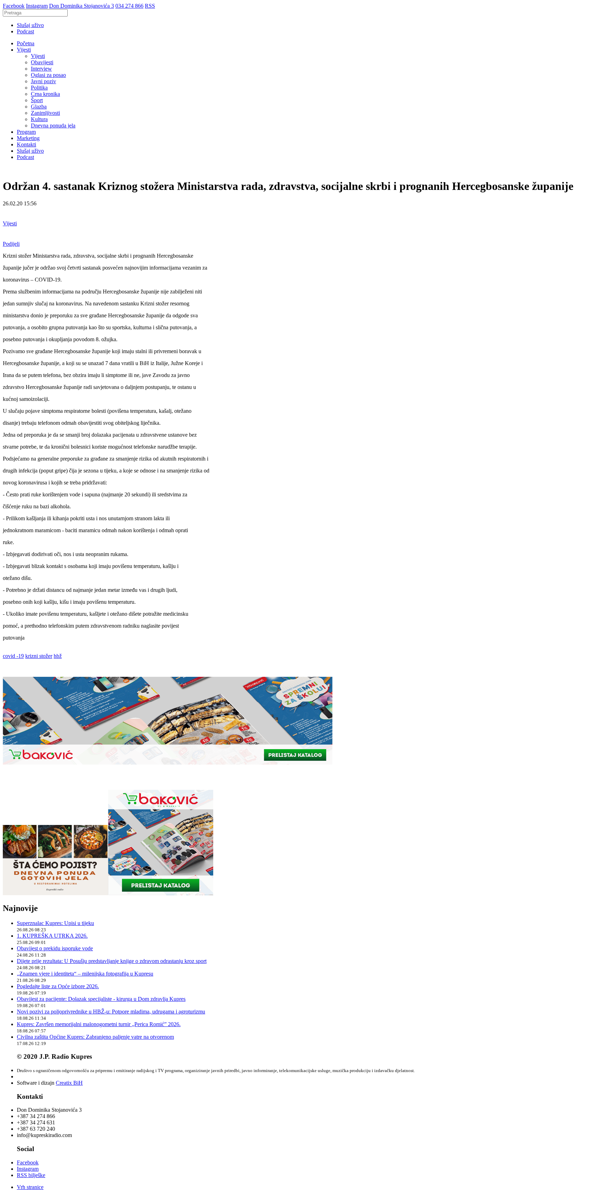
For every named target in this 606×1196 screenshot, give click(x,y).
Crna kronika (45, 94)
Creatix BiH (69, 1083)
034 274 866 (129, 6)
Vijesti (24, 50)
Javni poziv (43, 81)
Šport (37, 100)
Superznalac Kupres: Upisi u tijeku (55, 923)
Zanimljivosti (45, 113)
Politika (39, 88)
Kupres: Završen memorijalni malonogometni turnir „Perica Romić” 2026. (99, 1024)
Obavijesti (42, 62)
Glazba (39, 107)
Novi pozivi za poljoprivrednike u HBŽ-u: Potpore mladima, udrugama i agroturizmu (111, 1012)
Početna (25, 43)
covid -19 (13, 656)
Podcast (25, 31)
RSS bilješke (31, 1175)
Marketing (28, 138)
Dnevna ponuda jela (53, 125)
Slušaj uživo (30, 25)
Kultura (39, 119)
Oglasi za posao (48, 75)
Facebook (14, 6)
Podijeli (11, 244)
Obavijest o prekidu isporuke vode (55, 948)
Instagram (37, 6)
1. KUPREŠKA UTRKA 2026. (52, 936)
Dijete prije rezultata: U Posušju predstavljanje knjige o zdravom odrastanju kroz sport (112, 961)
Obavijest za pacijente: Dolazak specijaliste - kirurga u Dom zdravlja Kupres (101, 999)
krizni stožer (38, 656)
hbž (58, 656)
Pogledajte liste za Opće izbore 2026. (58, 986)
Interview (41, 69)
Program (26, 132)
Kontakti (26, 144)
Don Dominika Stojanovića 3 (81, 6)
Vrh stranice (30, 1187)
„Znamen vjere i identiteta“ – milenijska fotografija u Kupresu (85, 974)
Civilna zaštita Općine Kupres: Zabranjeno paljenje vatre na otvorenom (95, 1037)
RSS (150, 6)
